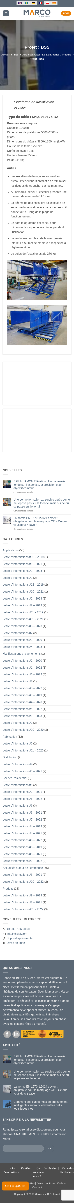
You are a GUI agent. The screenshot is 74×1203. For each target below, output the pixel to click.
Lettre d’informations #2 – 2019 (22, 605)
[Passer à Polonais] (47, 3)
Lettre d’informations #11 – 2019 (23, 612)
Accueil (5, 54)
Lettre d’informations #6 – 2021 (22, 874)
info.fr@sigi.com (17, 933)
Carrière (26, 1168)
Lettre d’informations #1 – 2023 (22, 570)
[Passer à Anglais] (20, 3)
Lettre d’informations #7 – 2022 (22, 819)
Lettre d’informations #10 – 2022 (23, 881)
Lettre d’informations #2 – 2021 (22, 791)
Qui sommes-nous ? (38, 1172)
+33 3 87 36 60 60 (18, 929)
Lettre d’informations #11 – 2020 (23, 750)
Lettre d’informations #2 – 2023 (22, 598)
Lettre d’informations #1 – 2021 (22, 771)
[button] (6, 13)
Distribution (10, 757)
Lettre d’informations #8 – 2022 (22, 840)
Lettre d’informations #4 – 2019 (22, 826)
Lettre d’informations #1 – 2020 (22, 639)
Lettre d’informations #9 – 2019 (22, 895)
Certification (50, 1168)
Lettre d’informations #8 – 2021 (22, 902)
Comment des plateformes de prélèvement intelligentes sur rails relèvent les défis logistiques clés (40, 1105)
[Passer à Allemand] (33, 3)
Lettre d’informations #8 (18, 681)
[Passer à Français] (40, 3)
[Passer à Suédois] (26, 3)
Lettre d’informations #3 (18, 743)
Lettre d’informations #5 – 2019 (22, 847)
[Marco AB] (37, 13)
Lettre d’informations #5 (18, 785)
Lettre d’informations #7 (18, 633)
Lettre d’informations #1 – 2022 (22, 667)
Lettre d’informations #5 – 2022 (22, 708)
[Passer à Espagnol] (54, 3)
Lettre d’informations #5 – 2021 (22, 854)
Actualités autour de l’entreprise (40, 54)
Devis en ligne (15, 942)
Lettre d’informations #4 (18, 764)
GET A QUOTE (15, 1185)
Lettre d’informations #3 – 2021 (22, 812)
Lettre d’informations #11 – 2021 (23, 619)
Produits (66, 54)
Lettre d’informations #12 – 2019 (23, 584)
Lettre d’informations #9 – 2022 (22, 860)
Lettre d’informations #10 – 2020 (23, 729)
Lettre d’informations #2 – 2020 (22, 660)
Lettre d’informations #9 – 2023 (22, 715)
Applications (10, 550)
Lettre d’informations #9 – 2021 (22, 564)
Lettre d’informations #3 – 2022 (22, 688)
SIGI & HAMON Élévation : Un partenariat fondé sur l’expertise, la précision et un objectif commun (39, 485)
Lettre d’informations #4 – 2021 (22, 833)
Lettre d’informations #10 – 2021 (23, 591)
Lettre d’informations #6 (18, 805)
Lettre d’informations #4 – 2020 (22, 702)
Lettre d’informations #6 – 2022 (22, 798)
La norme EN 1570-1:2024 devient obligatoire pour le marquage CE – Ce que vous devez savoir (40, 521)
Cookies (29, 1183)
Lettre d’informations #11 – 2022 (23, 909)
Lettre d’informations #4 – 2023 (22, 646)
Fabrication (10, 736)
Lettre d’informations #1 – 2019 (22, 695)
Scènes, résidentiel (15, 778)
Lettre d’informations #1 (18, 577)
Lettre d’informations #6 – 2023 (22, 674)
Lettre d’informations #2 (18, 722)
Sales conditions (46, 1183)
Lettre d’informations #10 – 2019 (23, 557)
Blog (15, 54)
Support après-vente (19, 938)
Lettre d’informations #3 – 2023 (22, 626)
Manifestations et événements (22, 653)
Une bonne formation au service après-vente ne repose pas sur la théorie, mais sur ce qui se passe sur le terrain (41, 503)
